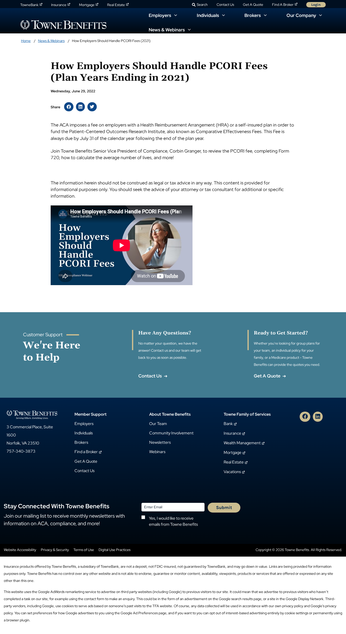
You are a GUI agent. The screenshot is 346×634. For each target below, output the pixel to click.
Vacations (232, 471)
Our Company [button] (301, 15)
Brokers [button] (253, 15)
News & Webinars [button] (167, 30)
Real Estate (116, 5)
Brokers (81, 442)
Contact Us (225, 4)
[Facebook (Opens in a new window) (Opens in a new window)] (68, 106)
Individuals (83, 433)
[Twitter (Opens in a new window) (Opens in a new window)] (92, 106)
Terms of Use (83, 549)
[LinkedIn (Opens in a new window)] (318, 417)
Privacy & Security (55, 549)
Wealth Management (242, 443)
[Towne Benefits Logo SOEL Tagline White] (32, 414)
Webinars (157, 451)
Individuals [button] (208, 15)
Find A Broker (283, 4)
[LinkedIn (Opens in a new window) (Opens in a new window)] (80, 106)
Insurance (58, 5)
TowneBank (29, 5)
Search (202, 4)
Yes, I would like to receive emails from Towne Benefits (173, 521)
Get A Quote (253, 4)
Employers (83, 423)
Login (316, 5)
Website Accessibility (20, 549)
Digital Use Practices (114, 549)
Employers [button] (160, 15)
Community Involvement (171, 433)
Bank (228, 423)
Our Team (158, 423)
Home (26, 40)
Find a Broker (86, 451)
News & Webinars (51, 40)
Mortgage (86, 5)
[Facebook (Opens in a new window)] (305, 417)
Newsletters (160, 442)
